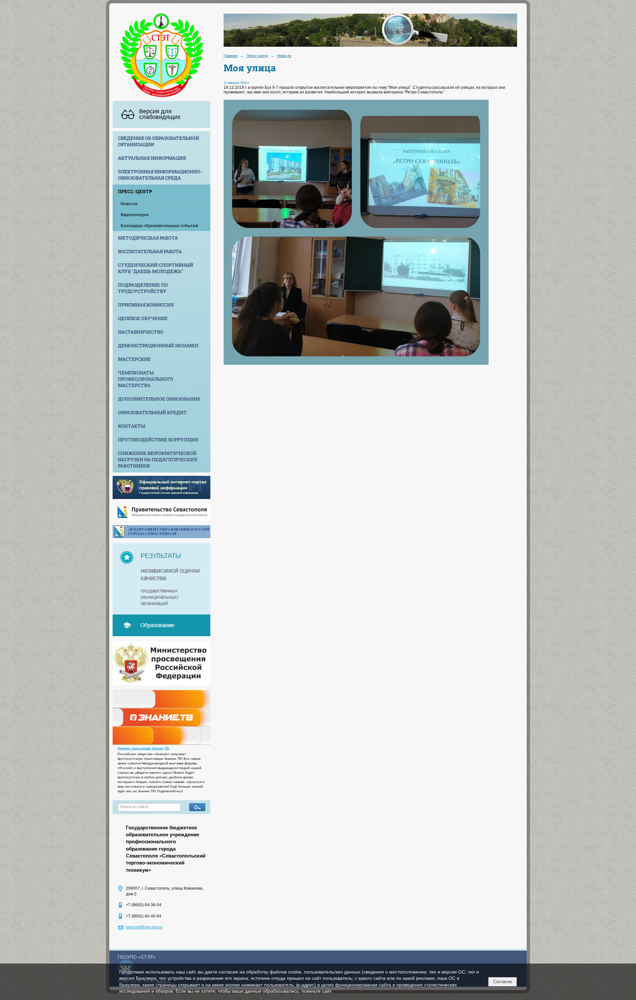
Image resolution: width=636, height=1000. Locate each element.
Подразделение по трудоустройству (143, 288)
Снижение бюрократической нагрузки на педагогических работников (157, 459)
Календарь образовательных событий (159, 225)
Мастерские (134, 359)
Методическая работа (148, 238)
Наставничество (140, 332)
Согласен (502, 981)
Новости (129, 203)
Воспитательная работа (150, 251)
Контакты (131, 426)
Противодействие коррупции (158, 439)
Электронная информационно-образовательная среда (160, 174)
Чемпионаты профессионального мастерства (145, 378)
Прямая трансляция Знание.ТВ (143, 748)
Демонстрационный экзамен (158, 345)
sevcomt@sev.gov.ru (144, 927)
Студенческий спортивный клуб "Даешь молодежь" (155, 268)
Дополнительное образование (159, 399)
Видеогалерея (135, 214)
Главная (230, 56)
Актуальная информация (152, 158)
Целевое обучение (143, 318)
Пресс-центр (135, 191)
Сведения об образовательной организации (158, 141)
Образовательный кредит (152, 412)
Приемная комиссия (146, 305)
